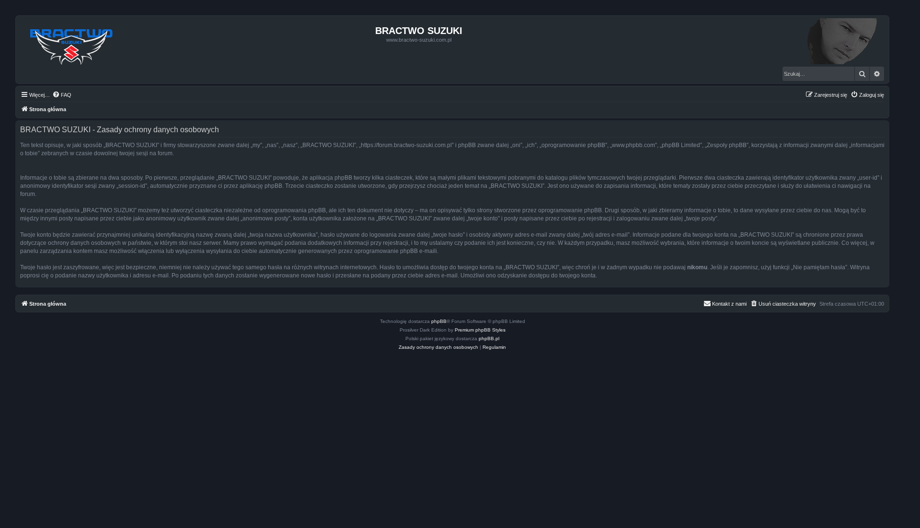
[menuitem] (61, 95)
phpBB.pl (489, 338)
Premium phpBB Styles (480, 330)
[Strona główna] (71, 44)
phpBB (439, 321)
